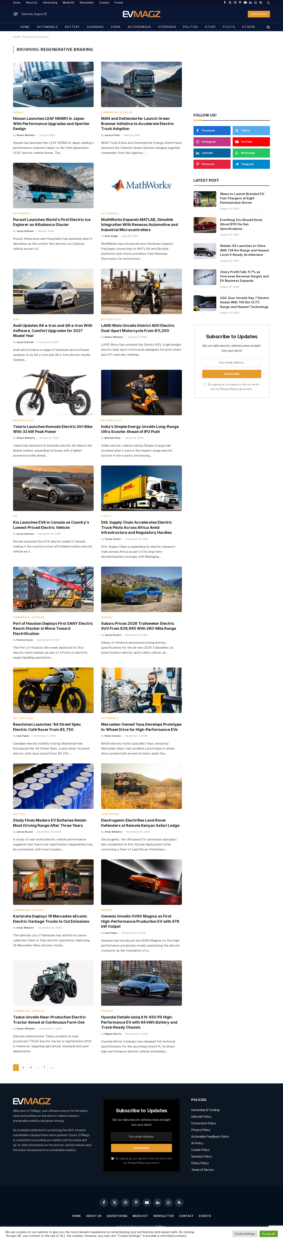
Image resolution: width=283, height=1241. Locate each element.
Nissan (18, 112)
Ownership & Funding (205, 1110)
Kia (15, 516)
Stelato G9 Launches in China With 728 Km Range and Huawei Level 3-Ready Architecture (244, 250)
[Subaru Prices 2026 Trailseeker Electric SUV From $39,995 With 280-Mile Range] (141, 589)
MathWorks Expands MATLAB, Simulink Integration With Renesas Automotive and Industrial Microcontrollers (139, 224)
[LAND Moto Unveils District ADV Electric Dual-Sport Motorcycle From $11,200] (141, 291)
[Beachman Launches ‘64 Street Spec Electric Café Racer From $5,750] (53, 690)
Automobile (47, 26)
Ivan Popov (23, 735)
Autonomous (139, 26)
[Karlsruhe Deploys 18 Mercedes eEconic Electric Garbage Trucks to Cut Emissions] (53, 882)
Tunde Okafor (113, 539)
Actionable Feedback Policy (210, 1136)
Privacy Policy (229, 389)
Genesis (106, 910)
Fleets (229, 26)
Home (17, 2)
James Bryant (113, 634)
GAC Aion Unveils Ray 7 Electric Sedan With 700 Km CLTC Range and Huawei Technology (244, 302)
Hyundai (107, 1010)
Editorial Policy (201, 1116)
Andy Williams (113, 831)
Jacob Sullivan (25, 231)
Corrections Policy (203, 1123)
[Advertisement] (232, 74)
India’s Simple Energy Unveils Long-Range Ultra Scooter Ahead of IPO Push (140, 429)
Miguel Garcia (113, 1033)
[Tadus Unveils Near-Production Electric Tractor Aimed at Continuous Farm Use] (53, 983)
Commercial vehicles (116, 112)
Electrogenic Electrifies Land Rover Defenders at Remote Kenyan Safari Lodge (140, 822)
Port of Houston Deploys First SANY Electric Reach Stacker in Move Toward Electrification (53, 628)
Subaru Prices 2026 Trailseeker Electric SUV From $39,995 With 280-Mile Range (138, 626)
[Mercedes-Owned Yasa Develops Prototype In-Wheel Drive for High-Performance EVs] (141, 690)
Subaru (106, 617)
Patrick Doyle (25, 639)
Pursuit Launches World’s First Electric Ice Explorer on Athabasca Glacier (52, 222)
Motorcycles (111, 319)
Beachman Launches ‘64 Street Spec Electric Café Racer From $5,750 (47, 726)
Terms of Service (202, 1169)
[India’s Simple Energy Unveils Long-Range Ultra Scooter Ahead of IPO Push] (141, 392)
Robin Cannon (113, 735)
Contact (104, 2)
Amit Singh (111, 236)
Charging (95, 26)
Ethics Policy (200, 1163)
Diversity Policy (201, 1156)
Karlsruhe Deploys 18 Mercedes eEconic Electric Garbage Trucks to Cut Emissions (51, 918)
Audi (16, 319)
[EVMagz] (141, 14)
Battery (72, 26)
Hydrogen (167, 26)
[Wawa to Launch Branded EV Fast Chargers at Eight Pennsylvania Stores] (205, 199)
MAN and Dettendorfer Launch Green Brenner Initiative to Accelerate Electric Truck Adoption (137, 123)
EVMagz (160, 1226)
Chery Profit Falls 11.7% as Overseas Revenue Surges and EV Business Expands (244, 276)
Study (210, 26)
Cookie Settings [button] (245, 1233)
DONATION (258, 14)
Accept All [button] (268, 1233)
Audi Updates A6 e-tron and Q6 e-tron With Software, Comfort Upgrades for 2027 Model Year (52, 330)
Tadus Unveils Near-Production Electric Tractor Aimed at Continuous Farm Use (49, 1019)
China (116, 26)
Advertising (50, 2)
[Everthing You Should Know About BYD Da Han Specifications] (205, 225)
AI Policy (197, 1143)
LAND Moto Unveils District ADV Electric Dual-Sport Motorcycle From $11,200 (138, 328)
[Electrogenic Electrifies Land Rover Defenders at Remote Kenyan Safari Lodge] (141, 786)
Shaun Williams (26, 135)
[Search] (268, 27)
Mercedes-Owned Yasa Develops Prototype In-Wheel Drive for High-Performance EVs (141, 726)
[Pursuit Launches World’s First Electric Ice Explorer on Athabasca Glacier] (53, 185)
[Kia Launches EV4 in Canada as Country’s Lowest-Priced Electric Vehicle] (53, 488)
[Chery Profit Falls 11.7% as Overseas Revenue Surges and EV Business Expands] (205, 277)
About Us (31, 2)
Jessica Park (112, 135)
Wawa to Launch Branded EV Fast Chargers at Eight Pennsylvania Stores (242, 198)
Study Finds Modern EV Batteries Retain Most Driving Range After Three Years (49, 822)
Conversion (110, 814)
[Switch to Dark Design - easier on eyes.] (268, 2)
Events (119, 2)
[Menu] (16, 14)
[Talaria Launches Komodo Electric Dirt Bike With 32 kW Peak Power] (53, 392)
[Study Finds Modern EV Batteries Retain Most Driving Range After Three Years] (53, 786)
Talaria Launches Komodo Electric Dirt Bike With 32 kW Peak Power (52, 429)
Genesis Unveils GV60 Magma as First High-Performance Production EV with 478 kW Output (140, 921)
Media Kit (68, 2)
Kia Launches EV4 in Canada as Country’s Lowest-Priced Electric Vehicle (51, 524)
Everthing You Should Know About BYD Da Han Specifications (241, 224)
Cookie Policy (200, 1150)
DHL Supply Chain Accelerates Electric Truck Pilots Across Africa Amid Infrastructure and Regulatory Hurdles (136, 527)
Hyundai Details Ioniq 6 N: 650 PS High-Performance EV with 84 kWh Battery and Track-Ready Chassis (139, 1022)
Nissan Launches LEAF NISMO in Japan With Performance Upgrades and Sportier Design (51, 123)
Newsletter (87, 2)
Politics (190, 26)
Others (248, 26)
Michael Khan (113, 437)
